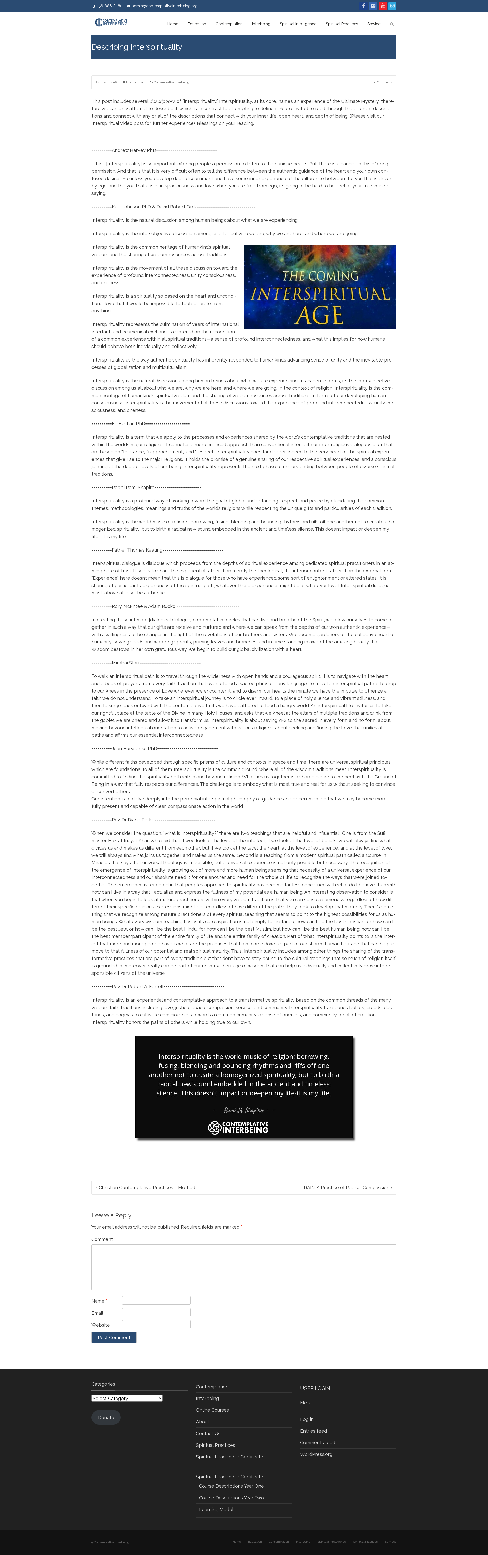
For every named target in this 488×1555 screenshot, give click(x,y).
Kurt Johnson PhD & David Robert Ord (153, 206)
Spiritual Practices (342, 24)
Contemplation (229, 24)
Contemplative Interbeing (171, 82)
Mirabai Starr (126, 662)
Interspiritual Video (112, 123)
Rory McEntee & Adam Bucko (143, 606)
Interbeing (261, 24)
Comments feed (317, 1442)
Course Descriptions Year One (231, 1486)
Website (101, 1325)
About (202, 1421)
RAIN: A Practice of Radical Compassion (348, 1187)
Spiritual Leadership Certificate (229, 1456)
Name (100, 1301)
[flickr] (373, 6)
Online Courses (212, 1410)
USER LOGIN (315, 1388)
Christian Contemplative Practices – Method (145, 1187)
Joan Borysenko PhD (134, 748)
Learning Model (216, 1509)
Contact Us (208, 1433)
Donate (106, 1417)
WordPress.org (316, 1454)
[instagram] (392, 6)
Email (99, 1313)
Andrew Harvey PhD (134, 150)
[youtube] (383, 6)
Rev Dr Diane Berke (133, 819)
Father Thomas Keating (137, 550)
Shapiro (146, 487)
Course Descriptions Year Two (231, 1497)
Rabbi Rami (124, 487)
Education (197, 24)
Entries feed (313, 1431)
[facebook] (363, 6)
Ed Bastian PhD (128, 423)
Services (374, 24)
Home (172, 24)
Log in (307, 1419)
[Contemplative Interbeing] (114, 23)
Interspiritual (135, 82)
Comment (104, 1239)
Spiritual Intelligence (298, 24)
